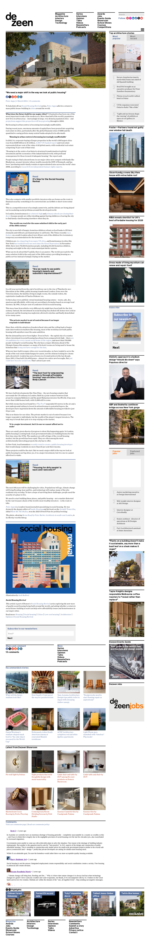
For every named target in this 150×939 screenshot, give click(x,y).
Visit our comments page (16, 824)
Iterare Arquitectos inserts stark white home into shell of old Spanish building (129, 79)
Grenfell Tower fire (67, 509)
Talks (79, 21)
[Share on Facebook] (7, 97)
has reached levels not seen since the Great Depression (36, 243)
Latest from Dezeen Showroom (21, 747)
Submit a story (76, 926)
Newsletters (82, 25)
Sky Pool (41, 404)
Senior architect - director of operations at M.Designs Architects (128, 521)
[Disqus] (56, 856)
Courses (101, 25)
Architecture (61, 16)
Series (79, 14)
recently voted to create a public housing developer (52, 444)
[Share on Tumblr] (21, 97)
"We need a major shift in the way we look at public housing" (36, 92)
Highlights (16, 890)
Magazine (60, 14)
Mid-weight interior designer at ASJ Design (129, 502)
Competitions (104, 27)
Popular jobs (116, 452)
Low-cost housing (51, 614)
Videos (79, 23)
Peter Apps (10, 101)
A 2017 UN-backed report (46, 143)
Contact (73, 932)
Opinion (80, 18)
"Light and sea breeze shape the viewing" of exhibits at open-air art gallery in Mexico (128, 117)
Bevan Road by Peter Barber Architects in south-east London (47, 515)
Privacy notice (76, 930)
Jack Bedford (23, 595)
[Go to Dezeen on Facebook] (136, 18)
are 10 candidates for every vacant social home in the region (40, 339)
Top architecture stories (121, 33)
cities (33, 108)
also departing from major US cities (31, 241)
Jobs (99, 16)
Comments (74, 924)
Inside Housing (36, 509)
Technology (61, 23)
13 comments (34, 101)
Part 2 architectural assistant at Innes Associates (129, 529)
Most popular (116, 37)
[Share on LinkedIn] (18, 97)
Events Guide (104, 18)
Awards (101, 14)
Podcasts (81, 27)
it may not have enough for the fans (32, 347)
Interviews (81, 16)
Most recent (133, 37)
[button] (142, 29)
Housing (19, 614)
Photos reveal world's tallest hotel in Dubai (128, 97)
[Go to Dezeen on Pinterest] (127, 18)
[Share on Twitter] (10, 97)
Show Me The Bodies (19, 511)
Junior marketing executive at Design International (128, 493)
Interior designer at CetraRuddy (125, 511)
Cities (40, 614)
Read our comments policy (38, 824)
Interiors (59, 18)
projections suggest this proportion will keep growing (28, 121)
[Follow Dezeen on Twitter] (138, 18)
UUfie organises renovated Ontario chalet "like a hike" (128, 106)
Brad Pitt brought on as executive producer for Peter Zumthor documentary (128, 88)
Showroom (102, 21)
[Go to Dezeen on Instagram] (130, 18)
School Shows (104, 23)
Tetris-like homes (130, 893)
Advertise (74, 928)
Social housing (30, 614)
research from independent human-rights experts (41, 167)
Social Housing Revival (31, 106)
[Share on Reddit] (15, 97)
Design (58, 21)
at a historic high (36, 213)
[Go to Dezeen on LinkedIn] (133, 18)
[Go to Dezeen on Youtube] (141, 18)
